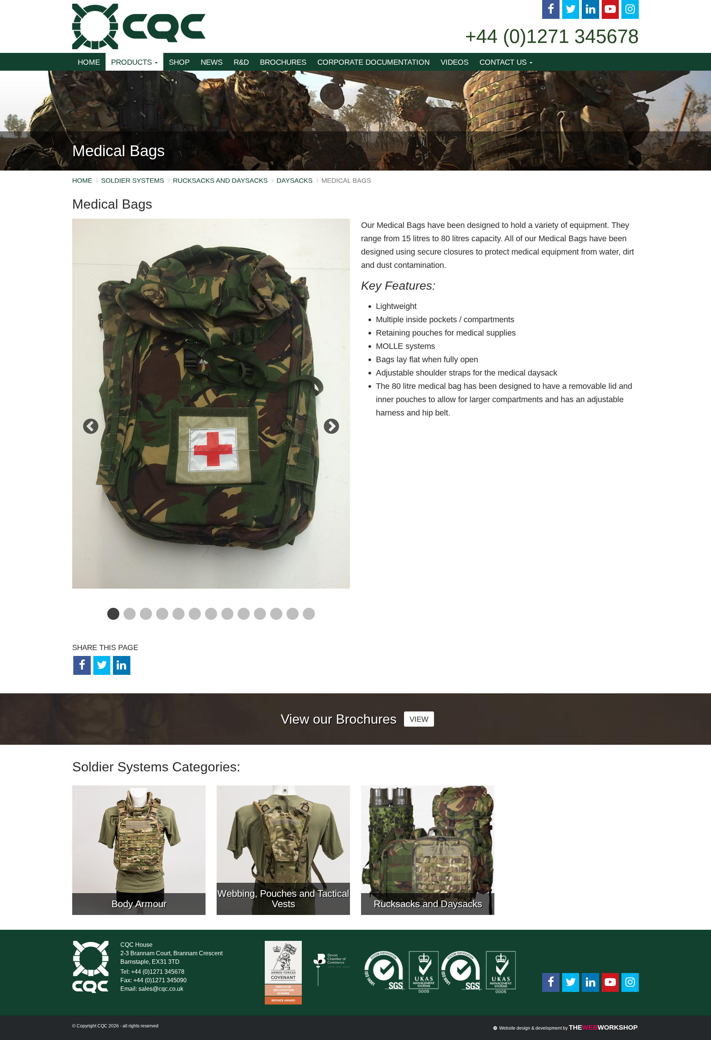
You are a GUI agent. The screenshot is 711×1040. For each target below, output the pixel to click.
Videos (454, 62)
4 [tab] (162, 618)
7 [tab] (211, 618)
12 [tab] (292, 618)
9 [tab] (243, 618)
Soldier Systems (132, 180)
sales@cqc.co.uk (160, 989)
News (212, 62)
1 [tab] (113, 618)
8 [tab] (227, 618)
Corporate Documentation (373, 62)
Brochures (283, 62)
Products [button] (132, 62)
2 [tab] (129, 618)
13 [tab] (308, 618)
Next (331, 427)
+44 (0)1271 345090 (160, 980)
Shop (179, 62)
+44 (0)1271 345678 (552, 36)
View (419, 719)
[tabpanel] (211, 404)
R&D (241, 62)
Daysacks (295, 180)
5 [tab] (178, 618)
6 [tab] (194, 618)
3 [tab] (145, 618)
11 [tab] (276, 618)
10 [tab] (260, 618)
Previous (90, 427)
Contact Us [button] (504, 62)
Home (89, 62)
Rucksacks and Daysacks (220, 180)
